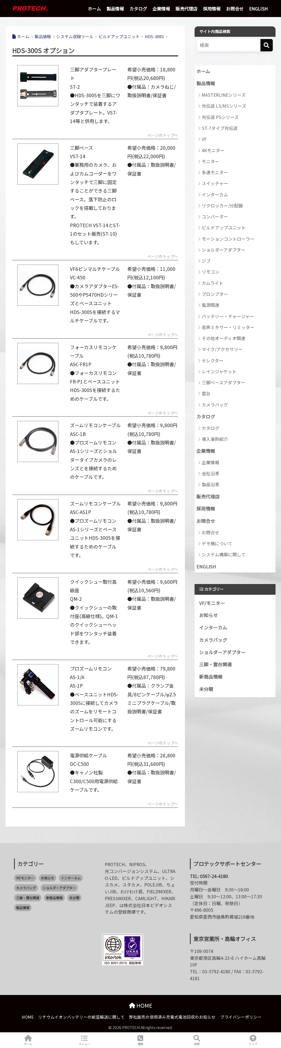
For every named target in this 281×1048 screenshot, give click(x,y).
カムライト (212, 283)
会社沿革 (210, 473)
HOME (143, 1005)
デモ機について (217, 543)
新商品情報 (211, 676)
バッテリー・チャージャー (228, 316)
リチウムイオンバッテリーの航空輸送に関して (81, 1017)
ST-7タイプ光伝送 (220, 128)
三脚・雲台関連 (215, 664)
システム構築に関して (224, 554)
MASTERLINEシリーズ (224, 94)
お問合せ (235, 8)
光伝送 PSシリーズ (220, 117)
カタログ (138, 8)
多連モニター (215, 172)
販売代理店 (187, 8)
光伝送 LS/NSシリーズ (224, 105)
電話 (140, 1044)
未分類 (206, 689)
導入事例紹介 (215, 439)
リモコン (210, 271)
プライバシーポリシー (241, 1017)
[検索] (266, 45)
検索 (196, 1044)
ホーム (94, 8)
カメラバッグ (215, 404)
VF (204, 139)
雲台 (206, 393)
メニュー (84, 1044)
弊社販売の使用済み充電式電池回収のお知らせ (172, 1017)
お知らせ (208, 615)
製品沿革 (210, 484)
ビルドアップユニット (224, 227)
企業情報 (161, 8)
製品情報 (115, 8)
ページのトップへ (162, 136)
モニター (210, 161)
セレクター (212, 360)
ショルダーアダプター (223, 249)
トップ (253, 1044)
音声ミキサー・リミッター (228, 327)
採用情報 (212, 8)
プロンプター (215, 294)
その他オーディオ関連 (223, 338)
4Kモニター (213, 150)
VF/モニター (212, 603)
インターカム (215, 194)
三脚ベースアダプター (223, 382)
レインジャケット (219, 371)
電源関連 (210, 305)
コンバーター (215, 216)
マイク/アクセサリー (222, 349)
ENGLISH (258, 8)
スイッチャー (215, 183)
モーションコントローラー (228, 238)
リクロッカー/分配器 (222, 205)
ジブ (206, 260)
